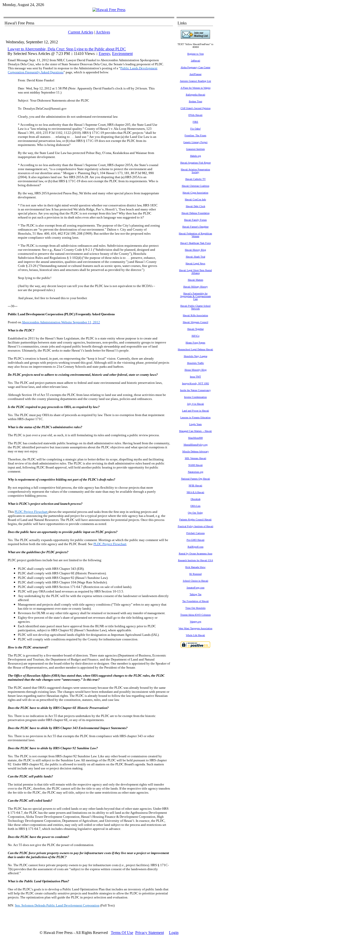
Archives (103, 32)
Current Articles (80, 32)
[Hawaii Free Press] (108, 10)
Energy (104, 53)
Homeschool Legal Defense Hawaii (195, 349)
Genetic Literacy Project (195, 142)
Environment (122, 53)
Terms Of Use (122, 932)
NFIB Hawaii (195, 485)
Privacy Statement (149, 932)
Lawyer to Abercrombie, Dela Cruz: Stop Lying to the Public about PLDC (67, 49)
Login (174, 932)
